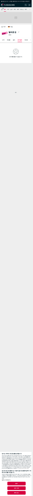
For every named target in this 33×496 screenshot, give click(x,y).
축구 (4, 26)
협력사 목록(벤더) (6, 480)
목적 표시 (16, 492)
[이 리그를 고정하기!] (18, 32)
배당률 (8, 40)
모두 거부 (16, 488)
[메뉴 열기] (29, 5)
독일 (11, 26)
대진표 (26, 40)
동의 (16, 483)
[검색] (25, 5)
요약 (3, 40)
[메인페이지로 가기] (9, 5)
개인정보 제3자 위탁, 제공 (23, 468)
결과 (14, 40)
